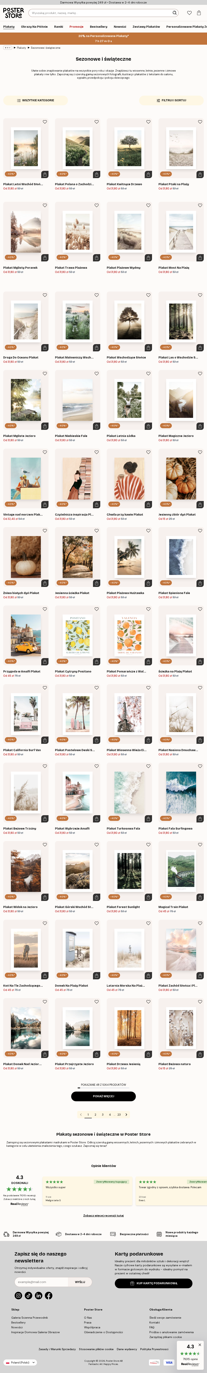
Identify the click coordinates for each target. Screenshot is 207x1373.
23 (119, 1114)
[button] (190, 1355)
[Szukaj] (175, 13)
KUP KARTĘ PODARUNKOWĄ (157, 1283)
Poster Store (112, 1360)
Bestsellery (18, 1322)
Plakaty (21, 48)
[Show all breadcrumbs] (7, 48)
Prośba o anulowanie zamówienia (171, 1332)
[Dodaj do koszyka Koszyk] (45, 174)
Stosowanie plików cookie (96, 1349)
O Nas (88, 1317)
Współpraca (92, 1327)
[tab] (189, 13)
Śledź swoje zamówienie (165, 1317)
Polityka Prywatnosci (154, 1349)
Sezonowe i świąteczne (45, 48)
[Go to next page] (126, 1114)
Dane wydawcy (127, 1349)
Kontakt (154, 1322)
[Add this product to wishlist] (45, 122)
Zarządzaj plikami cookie (165, 1337)
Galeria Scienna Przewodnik (29, 1317)
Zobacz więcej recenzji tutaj (103, 1215)
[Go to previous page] (80, 1114)
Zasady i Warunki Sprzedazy (57, 1349)
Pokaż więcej (103, 1096)
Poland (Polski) (20, 1362)
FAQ (151, 1327)
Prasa (87, 1322)
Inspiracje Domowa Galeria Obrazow (35, 1332)
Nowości (17, 1327)
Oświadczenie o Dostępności (103, 1332)
